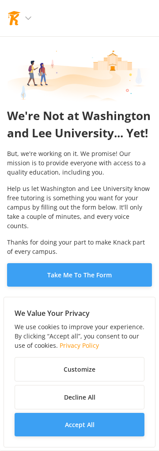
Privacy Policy (79, 345)
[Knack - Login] (14, 18)
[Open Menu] (28, 18)
